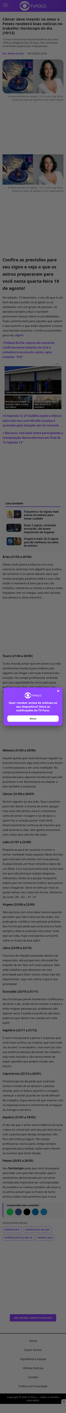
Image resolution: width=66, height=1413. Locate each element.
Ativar (33, 718)
